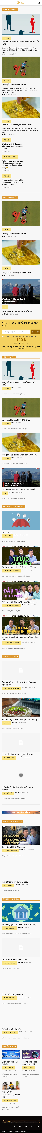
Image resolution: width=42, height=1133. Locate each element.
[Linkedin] (20, 1126)
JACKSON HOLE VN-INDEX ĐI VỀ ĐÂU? (17, 311)
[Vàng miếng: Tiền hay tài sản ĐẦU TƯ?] (21, 107)
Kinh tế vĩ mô (8, 793)
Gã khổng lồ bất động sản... (14, 847)
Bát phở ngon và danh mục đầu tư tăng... (20, 719)
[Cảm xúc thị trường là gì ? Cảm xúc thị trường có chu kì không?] (21, 742)
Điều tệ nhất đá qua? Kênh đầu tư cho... (20, 602)
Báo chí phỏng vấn (10, 1100)
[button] (39, 2)
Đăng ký (35, 332)
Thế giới (6, 38)
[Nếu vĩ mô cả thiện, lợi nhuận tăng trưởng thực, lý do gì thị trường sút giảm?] (21, 775)
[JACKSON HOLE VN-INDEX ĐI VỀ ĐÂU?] (21, 291)
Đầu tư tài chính (9, 758)
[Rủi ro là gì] (21, 520)
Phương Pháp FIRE (9, 963)
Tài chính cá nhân (10, 157)
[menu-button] (3, 2)
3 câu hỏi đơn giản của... (13, 994)
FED (5, 307)
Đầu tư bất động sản (10, 850)
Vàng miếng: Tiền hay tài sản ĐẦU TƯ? (17, 125)
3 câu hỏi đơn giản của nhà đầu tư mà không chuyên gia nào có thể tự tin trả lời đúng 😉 (12, 164)
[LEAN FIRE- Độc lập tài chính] (21, 947)
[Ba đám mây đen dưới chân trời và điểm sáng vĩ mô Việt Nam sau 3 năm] (32, 180)
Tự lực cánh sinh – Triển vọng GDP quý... (20, 567)
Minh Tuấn (5, 314)
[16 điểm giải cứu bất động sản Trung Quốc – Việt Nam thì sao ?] (32, 144)
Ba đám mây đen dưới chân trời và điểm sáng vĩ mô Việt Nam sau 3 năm (13, 182)
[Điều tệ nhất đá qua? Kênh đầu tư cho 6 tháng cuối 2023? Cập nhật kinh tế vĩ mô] (21, 590)
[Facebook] (14, 1126)
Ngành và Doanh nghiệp (11, 571)
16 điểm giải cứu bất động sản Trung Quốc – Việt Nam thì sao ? (12, 146)
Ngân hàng (7, 536)
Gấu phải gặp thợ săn (11, 1029)
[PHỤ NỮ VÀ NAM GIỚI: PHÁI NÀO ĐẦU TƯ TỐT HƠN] (21, 24)
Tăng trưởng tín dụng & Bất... (15, 882)
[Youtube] (37, 1126)
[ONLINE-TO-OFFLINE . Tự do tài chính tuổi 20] (11, 1085)
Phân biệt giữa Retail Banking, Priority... (20, 924)
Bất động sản (8, 885)
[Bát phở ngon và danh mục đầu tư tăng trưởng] (21, 707)
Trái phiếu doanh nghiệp (11, 688)
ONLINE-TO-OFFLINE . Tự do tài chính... (11, 1094)
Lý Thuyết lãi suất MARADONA (14, 84)
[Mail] (25, 1126)
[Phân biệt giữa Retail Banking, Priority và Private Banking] (21, 912)
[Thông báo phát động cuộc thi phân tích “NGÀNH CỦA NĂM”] (31, 1054)
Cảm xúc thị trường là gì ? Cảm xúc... (18, 754)
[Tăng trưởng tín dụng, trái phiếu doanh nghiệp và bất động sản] (21, 670)
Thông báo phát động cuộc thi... (29, 1063)
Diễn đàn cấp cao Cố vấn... (10, 1063)
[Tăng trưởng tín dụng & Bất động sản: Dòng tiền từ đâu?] (21, 869)
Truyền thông (8, 1068)
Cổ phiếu (6, 723)
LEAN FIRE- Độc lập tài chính (15, 959)
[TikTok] (31, 1126)
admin (4, 54)
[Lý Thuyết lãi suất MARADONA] (21, 67)
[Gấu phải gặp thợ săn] (21, 1017)
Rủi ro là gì (7, 532)
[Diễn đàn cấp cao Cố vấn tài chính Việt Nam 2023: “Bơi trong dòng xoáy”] (11, 1054)
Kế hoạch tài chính (10, 1032)
